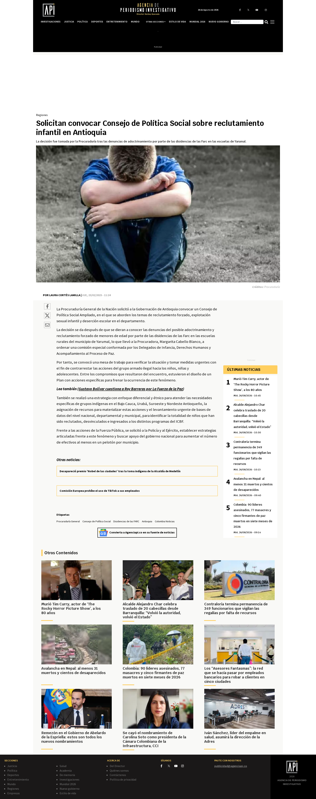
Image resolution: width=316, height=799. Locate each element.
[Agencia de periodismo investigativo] (77, 10)
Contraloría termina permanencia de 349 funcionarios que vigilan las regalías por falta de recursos (252, 455)
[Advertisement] (158, 85)
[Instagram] (184, 766)
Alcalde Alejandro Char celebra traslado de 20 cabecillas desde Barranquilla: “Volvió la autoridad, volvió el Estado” (252, 418)
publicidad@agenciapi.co (230, 766)
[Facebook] (164, 766)
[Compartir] (47, 307)
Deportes (13, 775)
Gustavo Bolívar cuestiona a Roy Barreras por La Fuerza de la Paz (131, 389)
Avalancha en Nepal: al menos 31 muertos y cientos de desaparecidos (253, 487)
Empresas (13, 793)
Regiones (42, 115)
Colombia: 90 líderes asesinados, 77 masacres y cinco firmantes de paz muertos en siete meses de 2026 (253, 518)
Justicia (12, 766)
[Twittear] (47, 317)
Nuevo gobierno (70, 788)
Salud (63, 766)
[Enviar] (47, 325)
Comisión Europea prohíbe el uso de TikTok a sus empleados (100, 490)
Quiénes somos (119, 770)
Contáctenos (118, 775)
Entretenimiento (18, 779)
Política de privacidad (123, 779)
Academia (66, 770)
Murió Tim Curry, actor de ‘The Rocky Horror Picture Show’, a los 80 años (252, 387)
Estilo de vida (68, 793)
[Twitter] (171, 766)
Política (12, 770)
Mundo (11, 784)
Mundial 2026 (68, 784)
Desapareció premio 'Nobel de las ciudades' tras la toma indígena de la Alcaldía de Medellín (120, 471)
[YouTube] (177, 766)
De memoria (67, 775)
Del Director (117, 766)
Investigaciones (69, 779)
